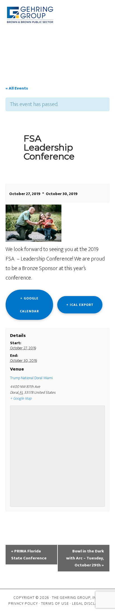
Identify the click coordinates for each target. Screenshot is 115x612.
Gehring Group (30, 14)
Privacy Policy (23, 603)
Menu (61, 36)
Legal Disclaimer (89, 603)
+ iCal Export (80, 305)
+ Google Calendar (29, 305)
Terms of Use (55, 603)
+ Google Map (21, 398)
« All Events (17, 88)
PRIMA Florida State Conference (29, 555)
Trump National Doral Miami (31, 378)
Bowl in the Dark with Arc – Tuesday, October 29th (85, 558)
